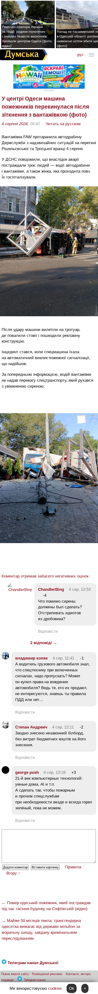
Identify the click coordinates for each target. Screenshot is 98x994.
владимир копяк (31, 658)
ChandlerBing (51, 589)
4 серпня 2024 (15, 124)
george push (27, 772)
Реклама (49, 90)
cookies (55, 988)
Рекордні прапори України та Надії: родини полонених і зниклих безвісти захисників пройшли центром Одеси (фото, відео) (27, 36)
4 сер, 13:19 (54, 772)
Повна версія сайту (15, 974)
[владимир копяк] (5, 658)
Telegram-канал (35, 980)
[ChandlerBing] (20, 590)
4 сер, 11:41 (63, 658)
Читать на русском (63, 124)
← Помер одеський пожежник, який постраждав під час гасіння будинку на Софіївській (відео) (46, 906)
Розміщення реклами (47, 974)
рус (80, 54)
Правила (73, 867)
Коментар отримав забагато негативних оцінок (45, 576)
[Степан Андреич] (5, 727)
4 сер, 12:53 (80, 589)
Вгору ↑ (13, 873)
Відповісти (48, 631)
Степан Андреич (31, 727)
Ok (71, 988)
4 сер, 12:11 (63, 727)
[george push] (5, 772)
